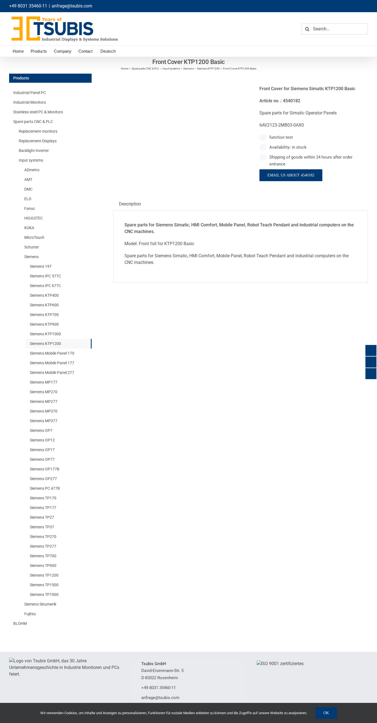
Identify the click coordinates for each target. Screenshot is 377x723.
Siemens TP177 (43, 507)
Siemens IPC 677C (45, 285)
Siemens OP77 (42, 459)
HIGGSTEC (33, 218)
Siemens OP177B (44, 469)
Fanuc (29, 208)
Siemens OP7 (41, 430)
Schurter (31, 247)
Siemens (31, 257)
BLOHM (20, 623)
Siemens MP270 (43, 392)
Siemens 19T (41, 266)
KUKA (29, 228)
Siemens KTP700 (44, 314)
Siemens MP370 (43, 411)
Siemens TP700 (43, 556)
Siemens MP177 (43, 382)
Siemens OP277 (43, 478)
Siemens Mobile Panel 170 (52, 353)
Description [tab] (130, 204)
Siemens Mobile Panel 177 (52, 363)
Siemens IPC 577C (45, 276)
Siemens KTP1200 (45, 343)
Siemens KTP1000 (45, 334)
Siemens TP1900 (44, 594)
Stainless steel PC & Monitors (38, 112)
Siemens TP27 (42, 517)
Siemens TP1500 (44, 585)
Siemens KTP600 (44, 305)
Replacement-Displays (38, 141)
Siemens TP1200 (44, 575)
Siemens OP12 (42, 440)
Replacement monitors (38, 131)
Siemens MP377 (43, 421)
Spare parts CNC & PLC (33, 121)
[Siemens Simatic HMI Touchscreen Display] (182, 77)
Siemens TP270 (43, 536)
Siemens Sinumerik (40, 604)
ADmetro (31, 170)
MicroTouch (34, 237)
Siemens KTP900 (44, 324)
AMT (28, 179)
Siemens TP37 (42, 527)
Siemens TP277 (43, 546)
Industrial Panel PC (29, 92)
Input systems (31, 160)
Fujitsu (30, 614)
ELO (27, 199)
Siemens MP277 (43, 401)
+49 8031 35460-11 (28, 6)
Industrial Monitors (29, 102)
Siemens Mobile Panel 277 (52, 372)
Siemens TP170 (43, 498)
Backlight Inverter (34, 150)
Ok (326, 713)
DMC (28, 189)
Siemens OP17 (42, 450)
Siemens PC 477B (45, 488)
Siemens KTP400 (44, 295)
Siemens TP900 (43, 565)
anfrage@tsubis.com (72, 6)
